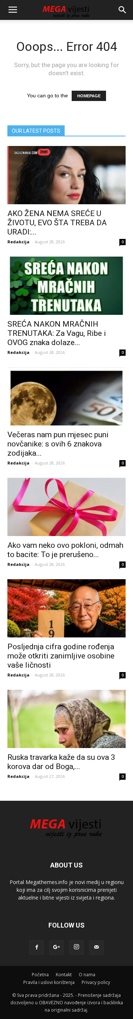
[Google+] (56, 947)
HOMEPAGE (88, 96)
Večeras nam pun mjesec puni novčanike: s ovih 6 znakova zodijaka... (58, 444)
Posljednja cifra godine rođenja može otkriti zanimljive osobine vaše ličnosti (61, 656)
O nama (87, 974)
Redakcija (18, 241)
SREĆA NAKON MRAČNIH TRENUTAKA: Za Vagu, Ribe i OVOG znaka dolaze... (56, 333)
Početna (40, 974)
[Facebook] (36, 947)
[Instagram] (76, 947)
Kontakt (64, 974)
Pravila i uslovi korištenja (49, 982)
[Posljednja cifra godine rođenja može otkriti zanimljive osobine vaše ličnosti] (66, 608)
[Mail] (96, 947)
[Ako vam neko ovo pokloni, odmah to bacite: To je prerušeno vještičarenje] (66, 507)
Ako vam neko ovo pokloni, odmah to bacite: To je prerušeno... (65, 550)
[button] (122, 10)
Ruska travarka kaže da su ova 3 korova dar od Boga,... (61, 762)
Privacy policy (96, 982)
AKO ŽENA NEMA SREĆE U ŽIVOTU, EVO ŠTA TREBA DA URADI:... (57, 222)
